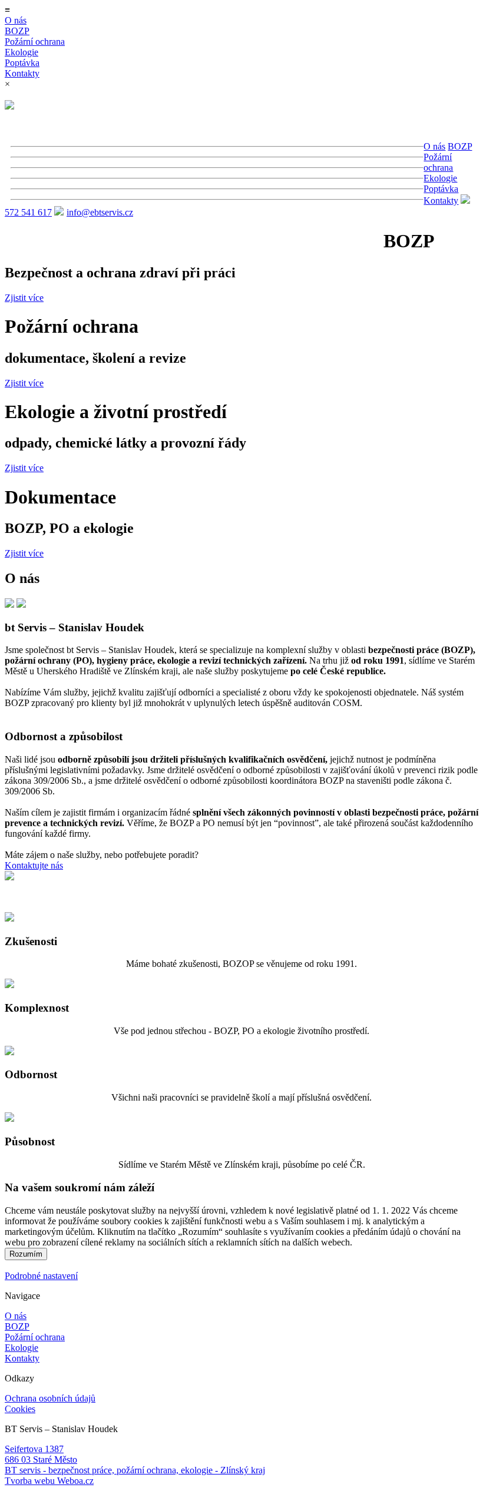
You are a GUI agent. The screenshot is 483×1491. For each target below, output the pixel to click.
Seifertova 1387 (34, 1449)
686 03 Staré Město (41, 1459)
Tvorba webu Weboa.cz (49, 1481)
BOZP (17, 31)
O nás (16, 20)
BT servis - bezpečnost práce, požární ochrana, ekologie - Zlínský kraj (135, 1470)
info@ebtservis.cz (100, 212)
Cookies (20, 1409)
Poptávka (22, 63)
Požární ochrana (35, 42)
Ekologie (21, 52)
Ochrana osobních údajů (50, 1398)
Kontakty (22, 73)
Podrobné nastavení (41, 1276)
